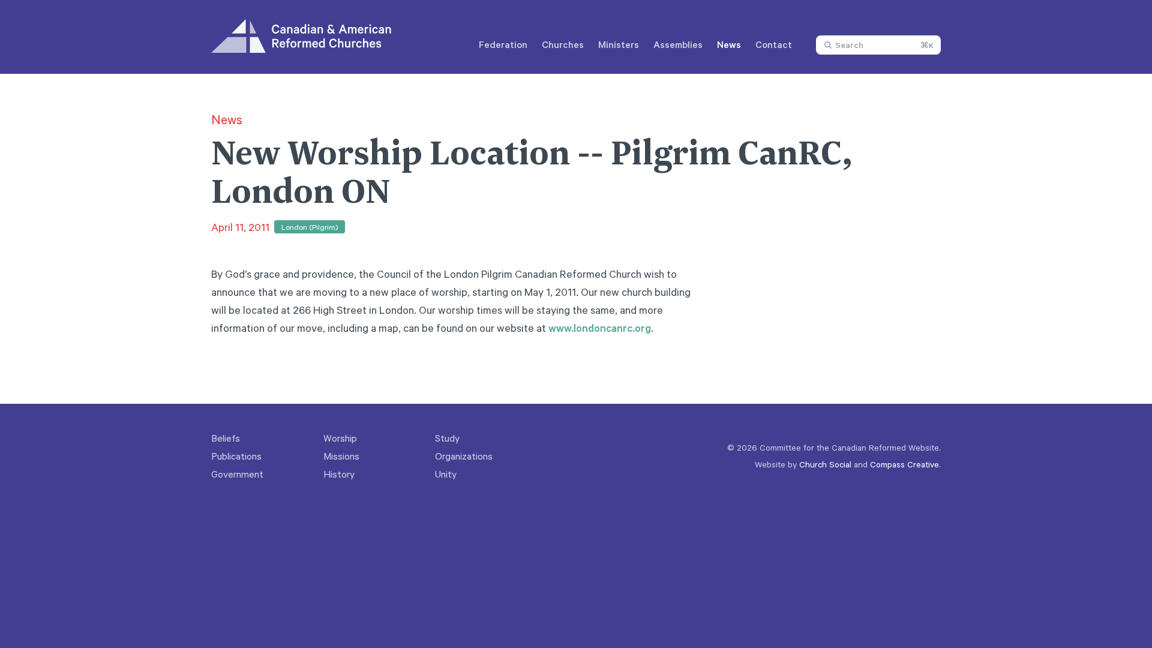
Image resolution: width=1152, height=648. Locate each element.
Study (447, 438)
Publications (236, 456)
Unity (446, 474)
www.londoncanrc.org (599, 327)
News (729, 44)
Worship (340, 438)
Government (237, 474)
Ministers (618, 44)
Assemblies (678, 44)
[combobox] (878, 45)
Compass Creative (904, 464)
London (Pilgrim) (309, 227)
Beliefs (225, 438)
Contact (773, 44)
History (339, 474)
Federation (503, 44)
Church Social (825, 464)
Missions (341, 456)
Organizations (464, 456)
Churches (563, 44)
